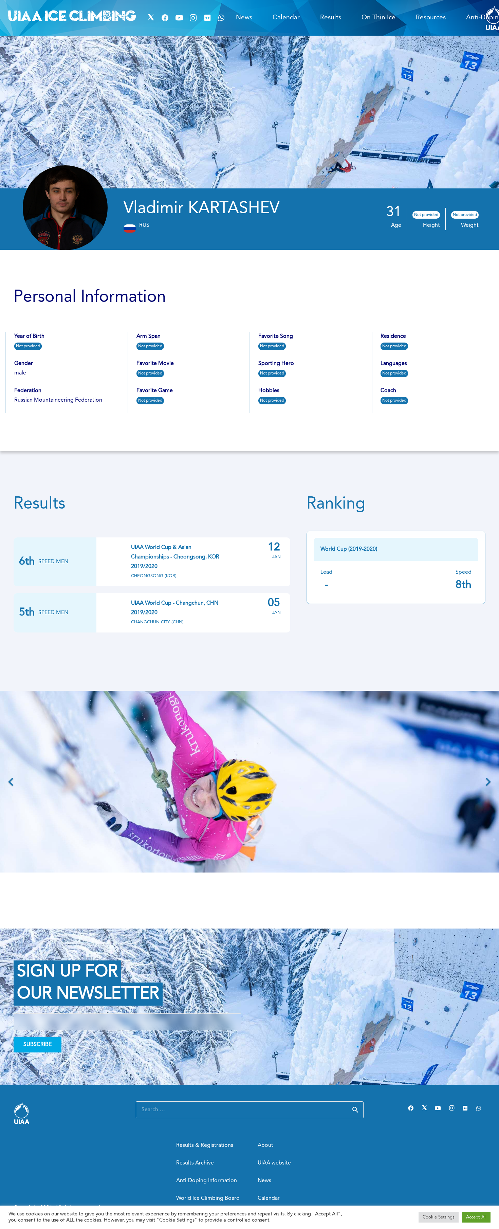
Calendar (269, 1198)
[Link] (66, 1113)
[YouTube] (179, 18)
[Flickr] (207, 18)
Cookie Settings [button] (439, 1217)
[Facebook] (165, 18)
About (265, 1145)
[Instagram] (193, 18)
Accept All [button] (476, 1217)
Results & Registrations (204, 1145)
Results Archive (195, 1163)
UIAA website (274, 1163)
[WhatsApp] (222, 18)
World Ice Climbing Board (208, 1198)
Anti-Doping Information (206, 1181)
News (264, 1181)
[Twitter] (151, 18)
